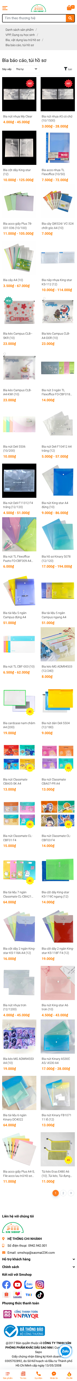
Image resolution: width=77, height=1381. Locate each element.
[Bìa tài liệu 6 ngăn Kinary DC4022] (19, 1093)
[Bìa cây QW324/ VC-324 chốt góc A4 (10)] (58, 201)
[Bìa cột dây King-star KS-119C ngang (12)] (58, 870)
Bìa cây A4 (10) (13, 280)
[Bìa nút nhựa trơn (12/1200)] (19, 983)
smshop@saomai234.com (36, 1253)
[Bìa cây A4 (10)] (19, 258)
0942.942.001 (37, 1246)
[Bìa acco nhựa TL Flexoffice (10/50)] (58, 148)
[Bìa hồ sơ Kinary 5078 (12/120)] (58, 534)
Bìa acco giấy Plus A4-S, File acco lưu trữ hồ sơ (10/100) (19, 1176)
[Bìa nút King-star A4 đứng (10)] (58, 481)
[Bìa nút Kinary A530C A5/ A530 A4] (58, 1036)
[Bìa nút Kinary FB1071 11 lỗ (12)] (58, 1093)
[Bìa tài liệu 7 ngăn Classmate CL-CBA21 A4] (19, 870)
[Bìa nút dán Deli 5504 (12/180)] (58, 701)
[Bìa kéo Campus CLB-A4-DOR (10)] (58, 311)
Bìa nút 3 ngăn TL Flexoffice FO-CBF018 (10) (56, 394)
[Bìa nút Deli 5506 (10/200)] (19, 424)
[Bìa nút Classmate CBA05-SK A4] (19, 757)
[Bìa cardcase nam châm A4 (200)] (19, 701)
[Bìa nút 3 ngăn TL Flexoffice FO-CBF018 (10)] (58, 368)
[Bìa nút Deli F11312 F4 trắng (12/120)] (19, 481)
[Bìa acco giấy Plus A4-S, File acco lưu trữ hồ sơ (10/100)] (19, 1149)
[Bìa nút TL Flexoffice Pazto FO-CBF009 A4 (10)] (19, 534)
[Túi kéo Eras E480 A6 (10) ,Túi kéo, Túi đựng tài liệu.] (58, 1149)
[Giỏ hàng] (69, 8)
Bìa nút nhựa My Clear (17, 116)
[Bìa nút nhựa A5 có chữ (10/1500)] (58, 94)
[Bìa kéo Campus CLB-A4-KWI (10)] (19, 368)
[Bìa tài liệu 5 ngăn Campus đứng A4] (19, 591)
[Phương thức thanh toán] (20, 1314)
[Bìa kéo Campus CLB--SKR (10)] (19, 311)
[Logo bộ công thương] (23, 1331)
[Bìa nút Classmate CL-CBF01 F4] (19, 814)
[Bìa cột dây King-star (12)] (19, 148)
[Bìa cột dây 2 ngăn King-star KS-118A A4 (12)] (19, 926)
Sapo (38, 1352)
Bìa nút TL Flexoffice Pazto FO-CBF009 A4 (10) (17, 561)
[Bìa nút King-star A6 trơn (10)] (58, 983)
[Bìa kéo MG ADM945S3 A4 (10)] (19, 1036)
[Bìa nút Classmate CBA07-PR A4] (58, 757)
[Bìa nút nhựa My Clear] (19, 94)
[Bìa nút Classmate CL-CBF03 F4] (58, 814)
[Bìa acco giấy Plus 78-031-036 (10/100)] (19, 201)
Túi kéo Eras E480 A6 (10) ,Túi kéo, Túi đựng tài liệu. (56, 1176)
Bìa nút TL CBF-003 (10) (19, 666)
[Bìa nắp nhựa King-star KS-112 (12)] (58, 258)
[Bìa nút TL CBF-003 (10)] (19, 644)
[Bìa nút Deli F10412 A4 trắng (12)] (58, 424)
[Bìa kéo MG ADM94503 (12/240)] (58, 644)
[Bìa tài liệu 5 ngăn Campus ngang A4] (58, 591)
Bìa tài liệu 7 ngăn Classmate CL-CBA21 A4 (17, 896)
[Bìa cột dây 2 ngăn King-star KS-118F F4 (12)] (58, 926)
